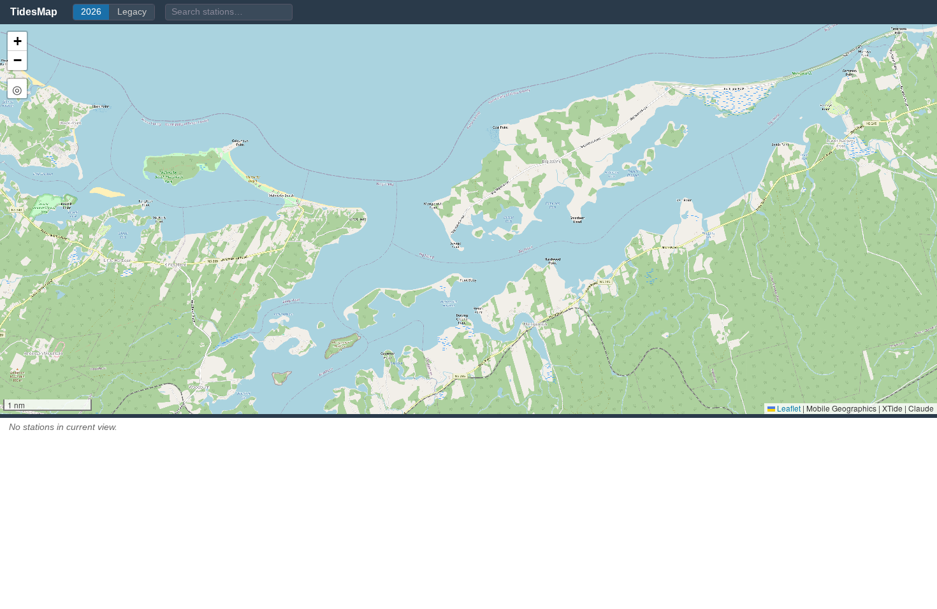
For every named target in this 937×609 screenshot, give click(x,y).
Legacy (132, 12)
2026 (91, 12)
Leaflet (788, 408)
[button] (17, 41)
